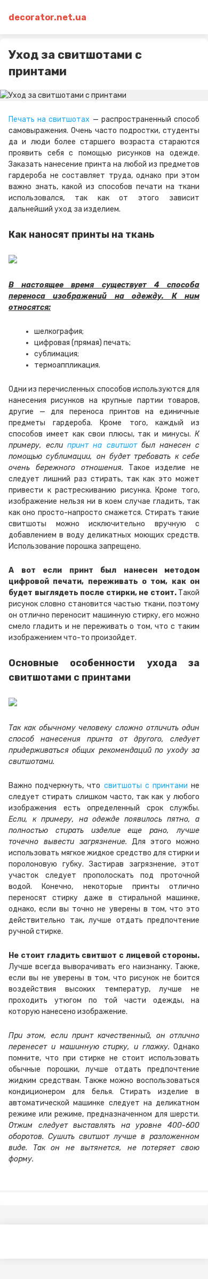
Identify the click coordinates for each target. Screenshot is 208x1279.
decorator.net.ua (47, 17)
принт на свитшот (102, 445)
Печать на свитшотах (49, 119)
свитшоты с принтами (146, 785)
